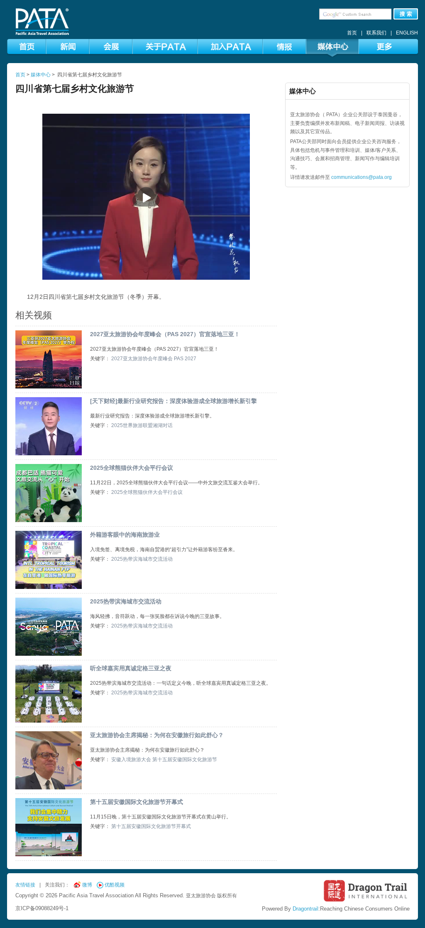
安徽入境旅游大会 (131, 759)
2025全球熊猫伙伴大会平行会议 (131, 467)
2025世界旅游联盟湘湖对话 (142, 425)
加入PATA (230, 48)
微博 (87, 885)
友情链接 (25, 885)
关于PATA (165, 48)
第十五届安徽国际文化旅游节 (184, 759)
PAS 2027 (185, 358)
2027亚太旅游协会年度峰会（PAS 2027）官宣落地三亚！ (165, 334)
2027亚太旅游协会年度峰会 (142, 358)
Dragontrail (305, 909)
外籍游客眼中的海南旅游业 (125, 534)
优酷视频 (115, 885)
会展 (111, 48)
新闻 (67, 48)
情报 (284, 48)
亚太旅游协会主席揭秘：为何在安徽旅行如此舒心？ (157, 735)
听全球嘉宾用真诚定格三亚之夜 (130, 668)
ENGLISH (407, 33)
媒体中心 (332, 48)
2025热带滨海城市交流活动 (142, 559)
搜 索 (406, 14)
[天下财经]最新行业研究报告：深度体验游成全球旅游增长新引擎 (173, 401)
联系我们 (376, 33)
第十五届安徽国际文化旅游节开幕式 (136, 802)
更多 (384, 48)
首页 (352, 33)
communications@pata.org (361, 177)
